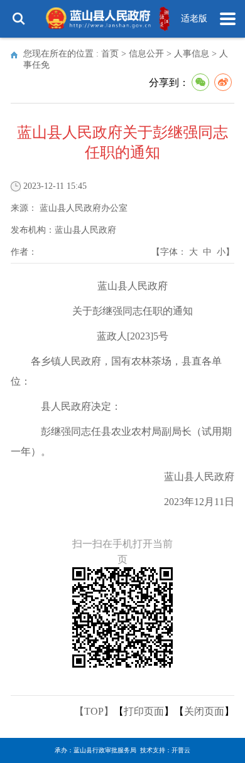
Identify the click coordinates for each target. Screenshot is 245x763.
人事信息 (191, 53)
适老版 (194, 18)
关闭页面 (204, 711)
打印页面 (144, 711)
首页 (110, 53)
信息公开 (146, 53)
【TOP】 (94, 711)
